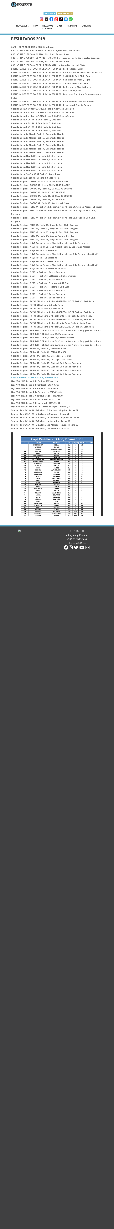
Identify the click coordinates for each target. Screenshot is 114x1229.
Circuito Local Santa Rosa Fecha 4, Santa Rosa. (35, 178)
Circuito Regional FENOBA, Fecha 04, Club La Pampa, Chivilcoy (43, 236)
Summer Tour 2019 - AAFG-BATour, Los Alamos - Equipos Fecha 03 (44, 425)
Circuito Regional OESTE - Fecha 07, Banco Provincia (38, 294)
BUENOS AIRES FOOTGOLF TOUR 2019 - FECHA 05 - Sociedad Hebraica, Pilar (50, 83)
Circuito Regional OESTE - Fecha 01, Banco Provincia (38, 272)
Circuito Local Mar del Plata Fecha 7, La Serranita (36, 170)
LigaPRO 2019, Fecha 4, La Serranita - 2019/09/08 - (36, 392)
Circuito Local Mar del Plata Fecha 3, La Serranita (36, 160)
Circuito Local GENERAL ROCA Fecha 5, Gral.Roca (36, 127)
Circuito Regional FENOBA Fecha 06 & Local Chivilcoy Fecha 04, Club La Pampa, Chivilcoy (56, 207)
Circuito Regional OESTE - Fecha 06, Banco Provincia (38, 290)
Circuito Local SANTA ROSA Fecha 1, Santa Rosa (35, 174)
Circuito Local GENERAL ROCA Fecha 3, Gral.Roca (36, 123)
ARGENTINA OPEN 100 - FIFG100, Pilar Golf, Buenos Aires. (40, 54)
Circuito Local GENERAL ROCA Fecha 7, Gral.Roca (36, 131)
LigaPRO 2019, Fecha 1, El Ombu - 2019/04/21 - (34, 381)
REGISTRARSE (65, 13)
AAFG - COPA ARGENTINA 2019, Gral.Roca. (32, 47)
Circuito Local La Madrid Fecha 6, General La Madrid (37, 149)
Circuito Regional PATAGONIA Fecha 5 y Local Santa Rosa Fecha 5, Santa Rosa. (51, 316)
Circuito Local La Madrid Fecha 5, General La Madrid (37, 145)
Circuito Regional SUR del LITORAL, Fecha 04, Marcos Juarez (42, 334)
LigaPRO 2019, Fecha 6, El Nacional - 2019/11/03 (35, 399)
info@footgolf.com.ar (77, 535)
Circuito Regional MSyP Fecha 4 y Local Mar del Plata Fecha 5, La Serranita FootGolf (54, 254)
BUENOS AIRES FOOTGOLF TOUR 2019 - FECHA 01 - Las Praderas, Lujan (47, 69)
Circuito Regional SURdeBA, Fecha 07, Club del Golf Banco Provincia (46, 370)
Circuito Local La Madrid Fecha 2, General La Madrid (37, 134)
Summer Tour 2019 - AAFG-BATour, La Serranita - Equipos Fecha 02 (45, 418)
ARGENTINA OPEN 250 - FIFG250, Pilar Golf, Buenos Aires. (40, 61)
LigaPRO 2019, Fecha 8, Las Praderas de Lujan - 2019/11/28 (40, 407)
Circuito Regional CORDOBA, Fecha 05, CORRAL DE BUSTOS (41, 196)
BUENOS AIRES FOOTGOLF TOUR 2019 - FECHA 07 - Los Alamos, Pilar (46, 91)
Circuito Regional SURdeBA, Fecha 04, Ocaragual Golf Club (41, 359)
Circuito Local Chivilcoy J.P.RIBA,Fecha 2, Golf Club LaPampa (42, 112)
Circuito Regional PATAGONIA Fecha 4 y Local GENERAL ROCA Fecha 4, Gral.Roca (52, 312)
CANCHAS (86, 25)
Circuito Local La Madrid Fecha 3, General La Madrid (37, 138)
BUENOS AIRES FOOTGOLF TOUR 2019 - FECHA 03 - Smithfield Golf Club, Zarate (52, 76)
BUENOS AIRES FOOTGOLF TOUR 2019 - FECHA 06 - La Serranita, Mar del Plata (51, 87)
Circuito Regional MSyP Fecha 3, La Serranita (34, 250)
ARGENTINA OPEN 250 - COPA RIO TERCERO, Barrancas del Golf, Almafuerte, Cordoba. (55, 58)
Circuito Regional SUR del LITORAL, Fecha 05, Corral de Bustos (43, 338)
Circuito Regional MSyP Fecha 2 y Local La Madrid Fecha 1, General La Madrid (50, 247)
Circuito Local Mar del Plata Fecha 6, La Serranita (36, 167)
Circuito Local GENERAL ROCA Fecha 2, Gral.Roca (36, 120)
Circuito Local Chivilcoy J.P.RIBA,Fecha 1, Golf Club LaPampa (42, 109)
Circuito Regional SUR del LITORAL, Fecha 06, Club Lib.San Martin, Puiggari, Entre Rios (56, 341)
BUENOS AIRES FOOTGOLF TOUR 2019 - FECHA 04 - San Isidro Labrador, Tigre (50, 80)
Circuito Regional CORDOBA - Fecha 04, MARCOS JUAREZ (40, 185)
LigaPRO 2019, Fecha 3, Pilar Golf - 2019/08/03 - (35, 388)
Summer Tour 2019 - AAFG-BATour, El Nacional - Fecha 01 (40, 414)
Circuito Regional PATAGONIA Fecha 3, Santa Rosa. (37, 309)
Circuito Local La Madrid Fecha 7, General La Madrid (37, 152)
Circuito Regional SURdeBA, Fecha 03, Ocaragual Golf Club (41, 356)
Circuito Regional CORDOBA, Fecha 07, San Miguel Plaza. (40, 203)
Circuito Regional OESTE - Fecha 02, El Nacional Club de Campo (44, 276)
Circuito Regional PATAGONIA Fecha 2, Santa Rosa (37, 305)
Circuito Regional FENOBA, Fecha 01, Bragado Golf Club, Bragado (45, 225)
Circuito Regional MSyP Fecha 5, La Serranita (34, 258)
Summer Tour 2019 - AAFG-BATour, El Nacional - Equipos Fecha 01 (44, 410)
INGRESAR (50, 13)
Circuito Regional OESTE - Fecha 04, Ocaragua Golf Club (40, 283)
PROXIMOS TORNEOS (47, 27)
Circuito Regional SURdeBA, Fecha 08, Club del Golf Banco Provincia (46, 374)
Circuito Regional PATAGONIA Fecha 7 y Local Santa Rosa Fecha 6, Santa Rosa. (51, 323)
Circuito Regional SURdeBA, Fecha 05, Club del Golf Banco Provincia (46, 363)
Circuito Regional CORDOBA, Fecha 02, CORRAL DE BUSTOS (41, 189)
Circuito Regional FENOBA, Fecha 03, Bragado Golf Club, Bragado (45, 232)
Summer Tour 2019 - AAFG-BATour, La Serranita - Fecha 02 (40, 421)
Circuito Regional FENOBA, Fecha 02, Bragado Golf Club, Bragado (45, 229)
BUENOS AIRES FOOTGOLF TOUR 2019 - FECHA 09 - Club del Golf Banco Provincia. (53, 101)
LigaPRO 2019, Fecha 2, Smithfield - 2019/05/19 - (35, 385)
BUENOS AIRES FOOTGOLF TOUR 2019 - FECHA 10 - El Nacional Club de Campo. (51, 105)
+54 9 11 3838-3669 (77, 539)
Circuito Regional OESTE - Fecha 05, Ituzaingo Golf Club (40, 287)
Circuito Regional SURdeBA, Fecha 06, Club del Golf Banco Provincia (46, 367)
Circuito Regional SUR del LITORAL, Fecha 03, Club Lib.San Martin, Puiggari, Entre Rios (56, 330)
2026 (59, 25)
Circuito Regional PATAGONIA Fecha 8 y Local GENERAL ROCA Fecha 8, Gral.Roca (52, 327)
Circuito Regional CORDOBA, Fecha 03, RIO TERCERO (38, 192)
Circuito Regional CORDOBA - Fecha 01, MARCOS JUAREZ (40, 181)
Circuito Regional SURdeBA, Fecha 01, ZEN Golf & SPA (38, 348)
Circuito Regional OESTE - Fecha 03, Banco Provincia (38, 279)
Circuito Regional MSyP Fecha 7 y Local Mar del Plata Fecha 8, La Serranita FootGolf (54, 265)
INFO (35, 25)
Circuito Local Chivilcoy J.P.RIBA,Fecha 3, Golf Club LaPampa (42, 116)
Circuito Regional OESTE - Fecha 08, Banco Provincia (38, 298)
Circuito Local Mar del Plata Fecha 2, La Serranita (36, 156)
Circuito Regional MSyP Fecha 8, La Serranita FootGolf (39, 269)
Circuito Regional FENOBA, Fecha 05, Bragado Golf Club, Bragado (45, 240)
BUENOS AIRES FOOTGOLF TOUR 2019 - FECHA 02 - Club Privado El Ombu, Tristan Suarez (56, 72)
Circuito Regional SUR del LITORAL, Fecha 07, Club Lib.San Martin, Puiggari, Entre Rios (56, 345)
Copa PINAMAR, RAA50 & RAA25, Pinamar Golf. (35, 378)
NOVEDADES (22, 25)
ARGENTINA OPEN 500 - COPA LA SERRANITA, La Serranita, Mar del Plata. (48, 65)
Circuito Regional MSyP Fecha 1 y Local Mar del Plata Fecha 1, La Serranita (49, 243)
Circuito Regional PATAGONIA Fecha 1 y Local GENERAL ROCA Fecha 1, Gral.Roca (52, 301)
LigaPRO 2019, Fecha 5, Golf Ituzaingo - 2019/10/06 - (38, 396)
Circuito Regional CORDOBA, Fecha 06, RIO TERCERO (38, 200)
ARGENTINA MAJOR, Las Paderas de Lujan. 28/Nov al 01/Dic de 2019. (46, 51)
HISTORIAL (71, 25)
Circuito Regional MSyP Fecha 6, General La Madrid (37, 261)
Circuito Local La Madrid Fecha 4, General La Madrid (37, 141)
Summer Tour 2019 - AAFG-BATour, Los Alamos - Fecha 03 (40, 428)
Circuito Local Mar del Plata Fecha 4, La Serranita (36, 163)
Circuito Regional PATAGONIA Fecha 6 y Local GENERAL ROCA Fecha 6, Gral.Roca (52, 319)
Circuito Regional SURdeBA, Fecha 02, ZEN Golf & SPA (38, 352)
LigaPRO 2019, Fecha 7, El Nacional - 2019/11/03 (35, 403)
